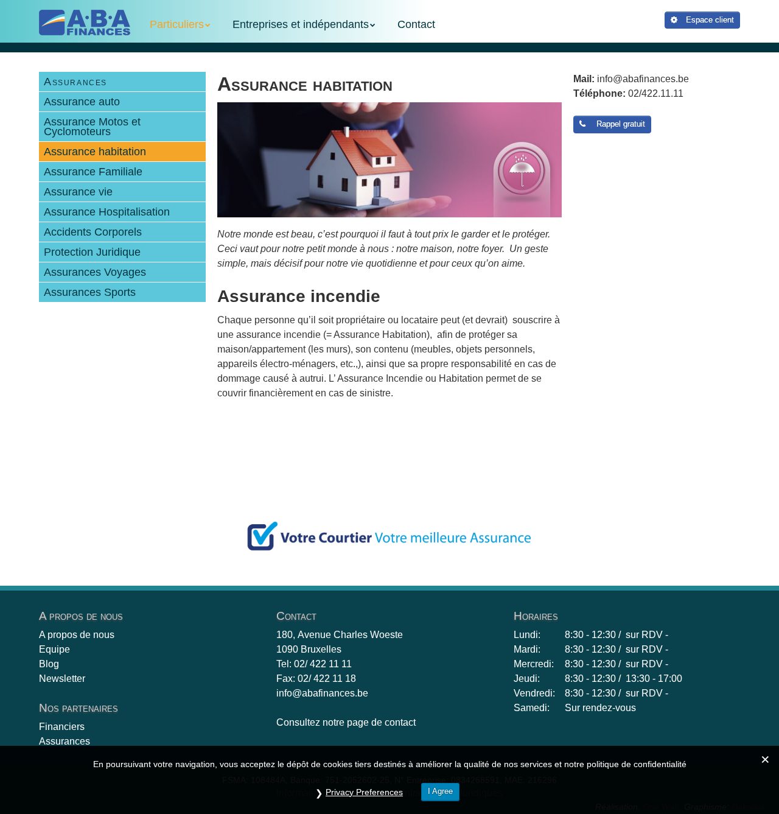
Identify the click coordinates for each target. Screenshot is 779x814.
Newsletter (62, 678)
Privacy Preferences (364, 792)
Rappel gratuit (618, 123)
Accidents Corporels (93, 232)
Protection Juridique (92, 252)
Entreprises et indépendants (300, 24)
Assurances (75, 81)
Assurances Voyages (95, 272)
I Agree (440, 791)
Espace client (708, 19)
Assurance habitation (95, 152)
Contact (416, 24)
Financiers (62, 726)
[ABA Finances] (84, 22)
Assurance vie (78, 192)
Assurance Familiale (93, 172)
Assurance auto (82, 102)
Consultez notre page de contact (346, 722)
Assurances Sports (90, 292)
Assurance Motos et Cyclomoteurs (92, 127)
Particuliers (177, 24)
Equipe (54, 649)
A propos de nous (76, 635)
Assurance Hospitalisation (107, 212)
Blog (49, 664)
